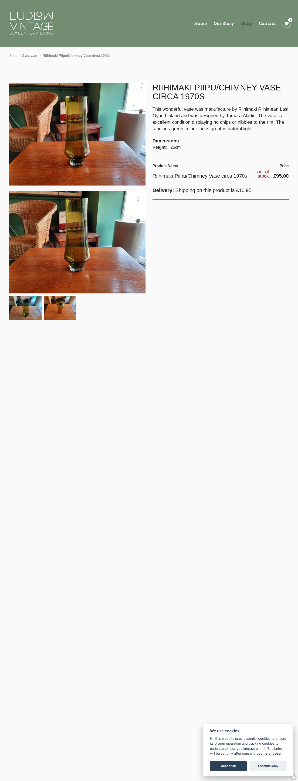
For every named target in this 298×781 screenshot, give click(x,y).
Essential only (268, 766)
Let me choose (269, 754)
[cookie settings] (294, 777)
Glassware (30, 56)
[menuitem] (200, 23)
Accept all (228, 766)
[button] (77, 242)
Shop (13, 56)
